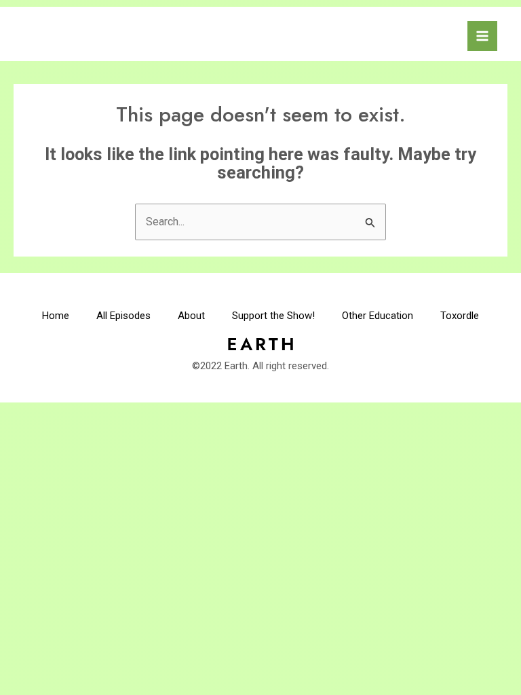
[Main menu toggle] (482, 36)
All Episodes (123, 315)
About (191, 315)
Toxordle (459, 315)
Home (55, 315)
